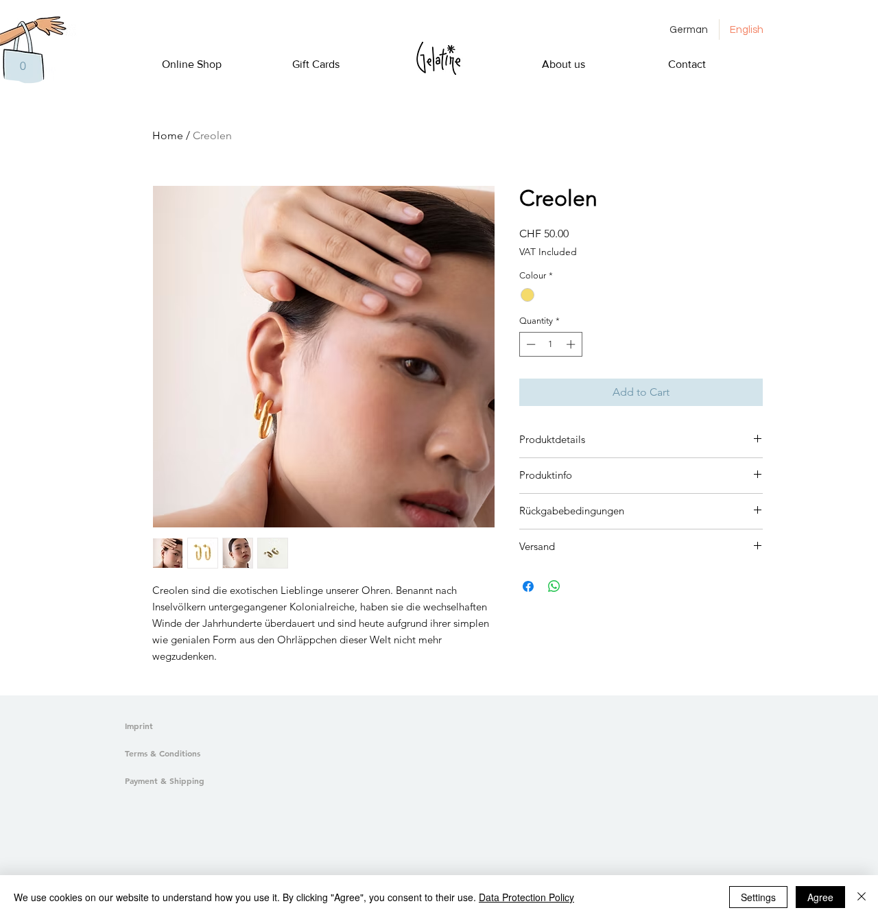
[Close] (861, 897)
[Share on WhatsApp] (554, 586)
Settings (758, 897)
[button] (23, 66)
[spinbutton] (550, 344)
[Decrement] (529, 344)
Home (167, 135)
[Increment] (572, 344)
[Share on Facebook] (528, 586)
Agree (820, 897)
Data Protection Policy (526, 897)
